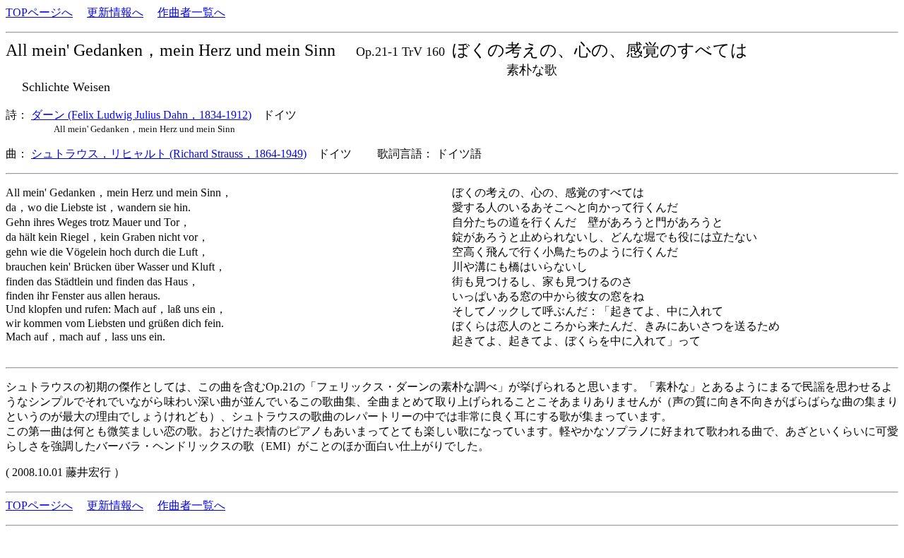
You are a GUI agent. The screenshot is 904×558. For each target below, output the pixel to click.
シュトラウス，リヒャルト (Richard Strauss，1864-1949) (169, 154)
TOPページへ (39, 12)
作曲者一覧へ (191, 12)
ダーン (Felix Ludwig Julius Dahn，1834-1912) (141, 115)
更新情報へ (115, 12)
